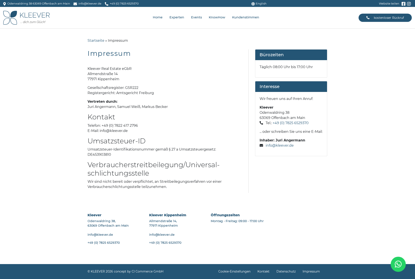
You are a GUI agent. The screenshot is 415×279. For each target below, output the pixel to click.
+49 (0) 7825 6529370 (291, 123)
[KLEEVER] (26, 17)
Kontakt (263, 271)
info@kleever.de (280, 145)
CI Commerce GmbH (147, 271)
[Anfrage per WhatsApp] (398, 264)
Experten (176, 17)
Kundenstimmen (245, 17)
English (261, 3)
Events (196, 17)
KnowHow (217, 17)
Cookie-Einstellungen (234, 271)
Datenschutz (286, 271)
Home (158, 17)
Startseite (96, 40)
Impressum (311, 271)
